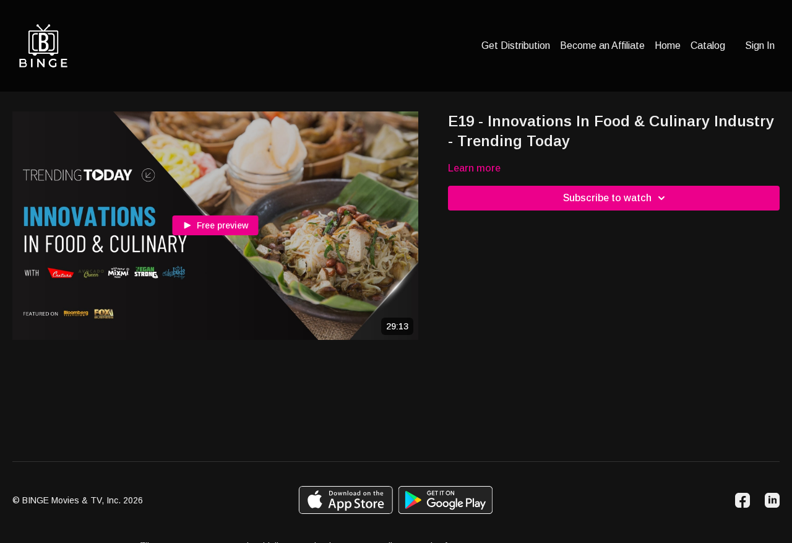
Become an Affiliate (602, 45)
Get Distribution (515, 45)
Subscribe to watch (607, 198)
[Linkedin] (772, 500)
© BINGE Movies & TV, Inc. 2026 (77, 500)
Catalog (708, 45)
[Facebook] (742, 500)
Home (668, 45)
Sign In (760, 45)
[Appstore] (345, 500)
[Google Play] (445, 500)
